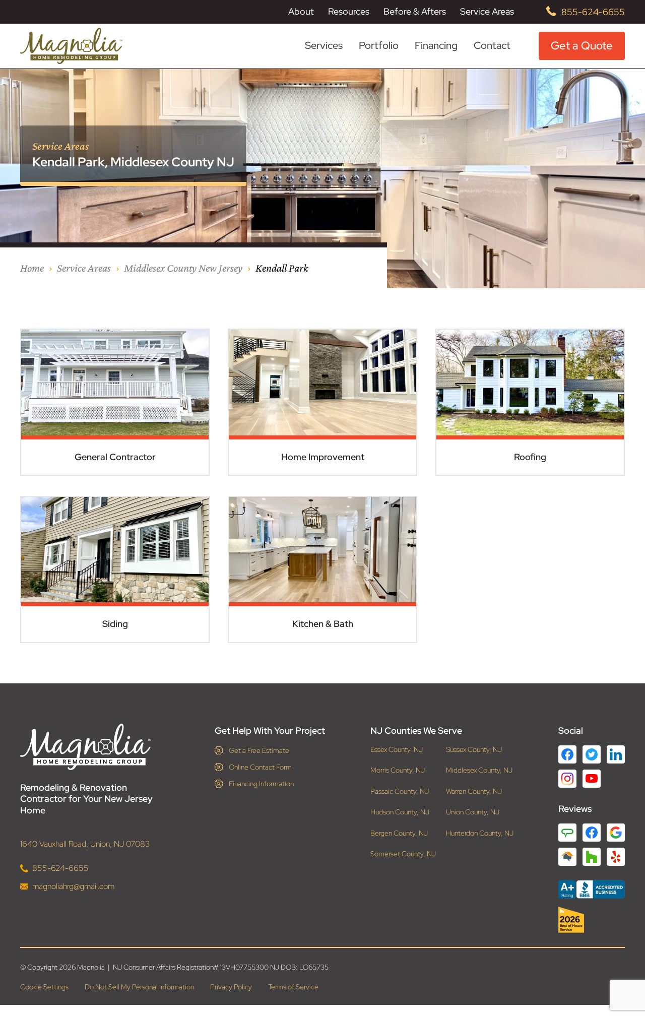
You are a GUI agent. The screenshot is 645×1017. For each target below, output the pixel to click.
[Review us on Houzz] (592, 857)
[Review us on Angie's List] (567, 833)
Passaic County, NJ (399, 791)
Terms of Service (293, 986)
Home (32, 268)
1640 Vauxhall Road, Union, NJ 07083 (85, 844)
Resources (348, 11)
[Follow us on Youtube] (592, 778)
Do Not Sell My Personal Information (139, 986)
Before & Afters (414, 11)
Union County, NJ (472, 812)
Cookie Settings (44, 986)
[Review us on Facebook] (592, 833)
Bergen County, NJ (399, 833)
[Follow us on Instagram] (567, 779)
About (301, 11)
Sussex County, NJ (474, 749)
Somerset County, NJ (403, 854)
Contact (492, 45)
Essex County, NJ (396, 749)
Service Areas (487, 11)
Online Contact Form (260, 767)
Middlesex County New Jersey (183, 268)
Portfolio (379, 45)
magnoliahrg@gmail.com (73, 886)
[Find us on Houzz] (591, 920)
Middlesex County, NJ (479, 770)
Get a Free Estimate (259, 750)
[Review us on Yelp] (616, 857)
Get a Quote (582, 45)
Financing (436, 45)
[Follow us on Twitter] (592, 754)
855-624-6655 (593, 12)
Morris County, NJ (397, 770)
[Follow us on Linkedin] (616, 754)
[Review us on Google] (616, 833)
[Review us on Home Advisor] (567, 857)
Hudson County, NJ (399, 812)
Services (324, 45)
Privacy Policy (231, 986)
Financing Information (261, 783)
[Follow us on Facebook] (567, 754)
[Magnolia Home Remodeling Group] (71, 46)
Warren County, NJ (474, 791)
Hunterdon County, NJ (479, 833)
